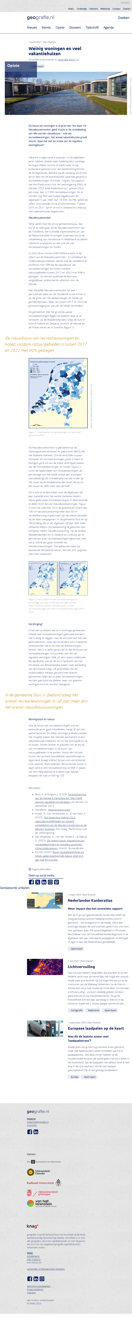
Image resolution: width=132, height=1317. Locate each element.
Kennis (46, 27)
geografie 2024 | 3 (68, 59)
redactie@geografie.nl (38, 1121)
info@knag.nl (33, 1256)
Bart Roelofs (49, 41)
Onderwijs (82, 8)
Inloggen (125, 2)
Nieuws (32, 27)
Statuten (31, 1292)
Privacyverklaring (35, 1289)
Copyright (31, 1125)
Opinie (60, 27)
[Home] (40, 18)
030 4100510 (34, 1259)
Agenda (109, 27)
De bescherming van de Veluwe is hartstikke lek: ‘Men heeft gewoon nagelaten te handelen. (61, 798)
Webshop (105, 8)
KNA (71, 8)
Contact (116, 8)
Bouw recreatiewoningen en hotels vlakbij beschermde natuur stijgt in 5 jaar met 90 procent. (59, 855)
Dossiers (75, 27)
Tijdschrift (92, 27)
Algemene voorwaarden (38, 1286)
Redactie (31, 1118)
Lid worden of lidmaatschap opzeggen (46, 1268)
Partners (93, 8)
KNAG (30, 1252)
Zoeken (127, 8)
